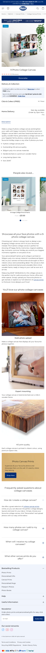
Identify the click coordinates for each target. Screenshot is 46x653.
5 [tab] (26, 220)
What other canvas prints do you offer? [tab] (20, 557)
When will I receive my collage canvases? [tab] (20, 542)
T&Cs (32, 3)
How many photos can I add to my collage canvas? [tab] (20, 528)
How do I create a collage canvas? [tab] (20, 500)
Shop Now (11, 475)
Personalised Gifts (8, 576)
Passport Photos (8, 587)
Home (4, 14)
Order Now (25, 3)
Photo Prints (6, 573)
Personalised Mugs (9, 583)
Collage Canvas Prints (34, 14)
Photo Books (6, 590)
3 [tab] (23, 220)
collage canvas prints (31, 506)
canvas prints (39, 280)
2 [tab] (22, 220)
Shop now (31, 89)
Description (6, 122)
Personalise (23, 78)
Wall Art (10, 14)
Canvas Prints (20, 14)
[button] (23, 74)
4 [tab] (25, 220)
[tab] (6, 122)
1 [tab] (20, 220)
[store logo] (23, 8)
